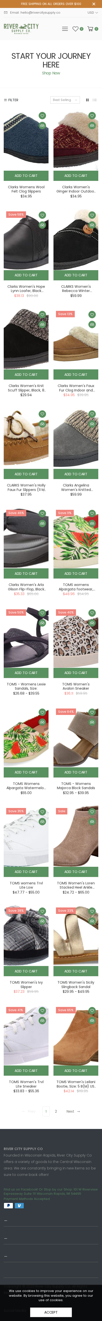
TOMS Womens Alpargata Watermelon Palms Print (26, 788)
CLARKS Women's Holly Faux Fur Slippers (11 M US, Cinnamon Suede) (26, 489)
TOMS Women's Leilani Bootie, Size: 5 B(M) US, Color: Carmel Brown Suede (75, 1088)
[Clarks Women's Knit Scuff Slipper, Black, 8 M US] (26, 338)
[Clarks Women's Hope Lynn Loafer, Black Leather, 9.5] (26, 239)
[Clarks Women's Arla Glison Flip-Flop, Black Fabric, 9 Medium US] (26, 537)
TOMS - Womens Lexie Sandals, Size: (26, 686)
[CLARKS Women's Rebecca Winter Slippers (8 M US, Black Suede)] (75, 239)
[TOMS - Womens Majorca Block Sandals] (75, 736)
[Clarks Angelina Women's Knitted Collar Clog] (75, 438)
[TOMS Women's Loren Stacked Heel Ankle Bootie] (75, 836)
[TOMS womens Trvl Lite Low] (26, 836)
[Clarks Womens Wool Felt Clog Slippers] (26, 139)
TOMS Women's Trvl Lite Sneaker (26, 1084)
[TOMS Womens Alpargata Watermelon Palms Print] (26, 736)
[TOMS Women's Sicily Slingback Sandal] (75, 935)
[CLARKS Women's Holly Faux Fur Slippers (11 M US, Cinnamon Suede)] (26, 438)
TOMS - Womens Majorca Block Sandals (76, 786)
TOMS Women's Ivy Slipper (26, 984)
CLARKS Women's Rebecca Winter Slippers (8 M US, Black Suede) (76, 293)
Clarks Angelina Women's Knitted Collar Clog (76, 489)
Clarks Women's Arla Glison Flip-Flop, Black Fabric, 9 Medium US (26, 589)
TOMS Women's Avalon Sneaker (76, 686)
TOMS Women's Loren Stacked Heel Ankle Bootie (76, 887)
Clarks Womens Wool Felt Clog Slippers (26, 189)
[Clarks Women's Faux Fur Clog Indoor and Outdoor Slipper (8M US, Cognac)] (75, 338)
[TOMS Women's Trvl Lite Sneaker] (26, 1034)
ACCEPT (51, 1312)
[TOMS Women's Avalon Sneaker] (75, 637)
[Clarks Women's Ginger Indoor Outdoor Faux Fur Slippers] (75, 139)
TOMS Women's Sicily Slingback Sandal (75, 984)
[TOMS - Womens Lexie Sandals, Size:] (26, 637)
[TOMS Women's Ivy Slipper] (26, 935)
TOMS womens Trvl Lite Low (26, 885)
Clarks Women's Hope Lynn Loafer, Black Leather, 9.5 (26, 291)
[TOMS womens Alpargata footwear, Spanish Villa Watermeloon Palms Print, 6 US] (75, 537)
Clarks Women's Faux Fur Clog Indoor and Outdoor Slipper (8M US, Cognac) (76, 392)
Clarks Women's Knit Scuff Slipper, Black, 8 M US (26, 390)
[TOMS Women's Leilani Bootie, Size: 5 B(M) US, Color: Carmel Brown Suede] (75, 1034)
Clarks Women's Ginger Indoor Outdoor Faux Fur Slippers (75, 191)
